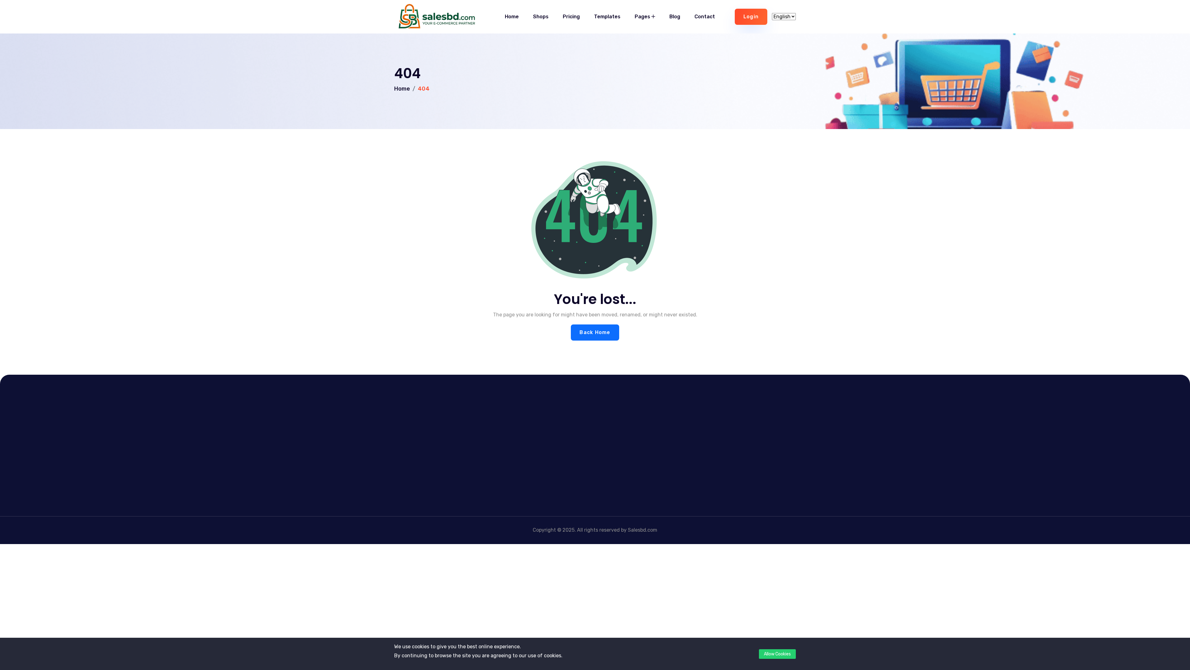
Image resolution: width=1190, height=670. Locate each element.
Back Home (595, 332)
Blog (674, 17)
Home (512, 17)
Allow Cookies (777, 654)
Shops (541, 17)
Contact (704, 17)
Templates (607, 17)
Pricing (571, 17)
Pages (643, 17)
